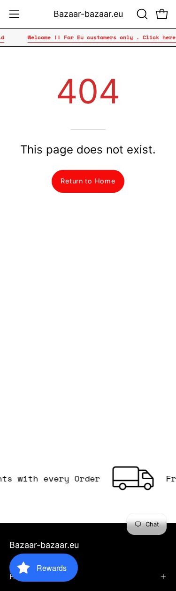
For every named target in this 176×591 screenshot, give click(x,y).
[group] (88, 37)
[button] (141, 14)
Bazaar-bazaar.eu (88, 14)
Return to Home (88, 181)
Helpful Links (32, 576)
